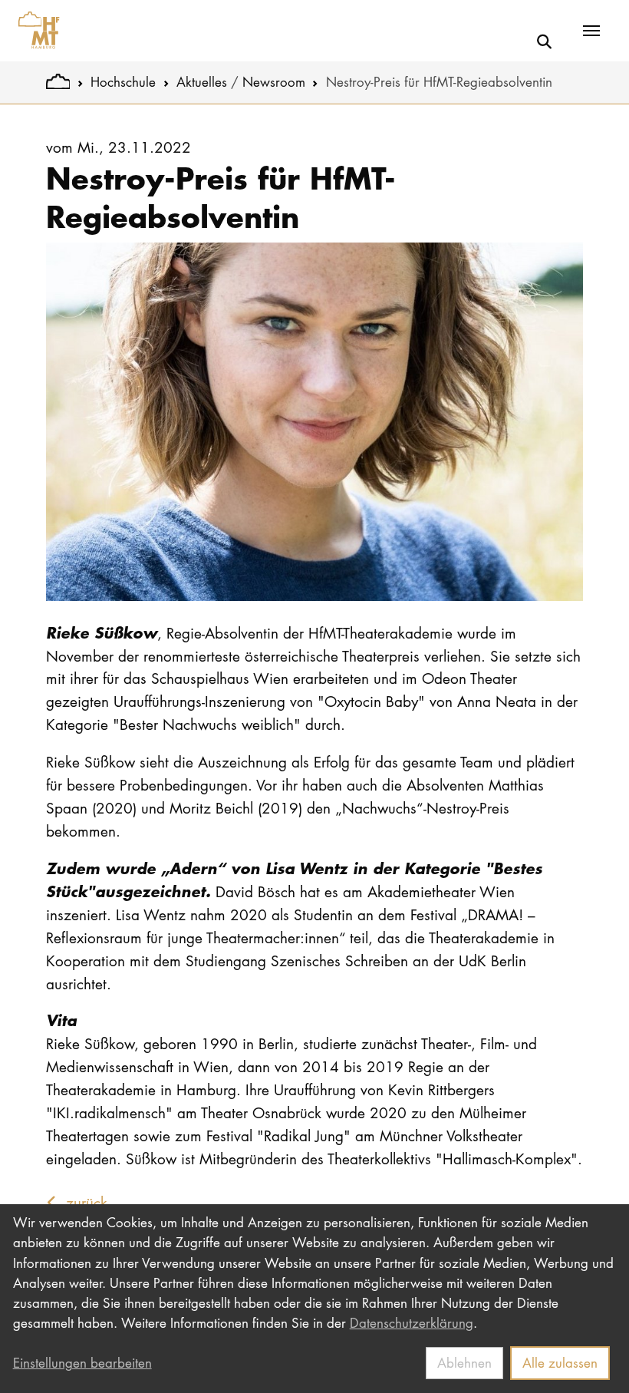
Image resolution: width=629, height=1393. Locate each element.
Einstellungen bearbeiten (82, 1363)
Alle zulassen (560, 1363)
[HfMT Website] (58, 82)
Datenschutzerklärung (411, 1323)
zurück (84, 1202)
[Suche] (544, 41)
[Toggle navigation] (591, 31)
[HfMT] (35, 30)
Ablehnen (464, 1363)
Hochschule (123, 82)
